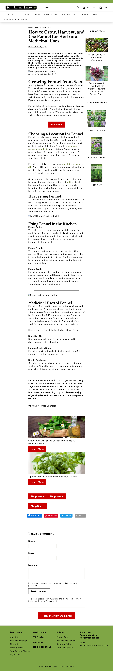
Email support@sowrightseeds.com (94, 644)
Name (31, 541)
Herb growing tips (37, 46)
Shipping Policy (63, 644)
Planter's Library (89, 14)
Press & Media (17, 647)
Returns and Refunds (66, 641)
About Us (14, 637)
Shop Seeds (37, 496)
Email (31, 553)
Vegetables (10, 14)
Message (33, 565)
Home (30, 27)
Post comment (39, 591)
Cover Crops (51, 14)
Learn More (37, 449)
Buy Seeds (56, 124)
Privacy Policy (63, 637)
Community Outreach (15, 20)
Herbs (37, 14)
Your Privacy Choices (20, 651)
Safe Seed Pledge (18, 641)
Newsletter (15, 644)
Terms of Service (45, 601)
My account (15, 654)
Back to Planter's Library (58, 615)
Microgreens (69, 14)
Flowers (25, 14)
